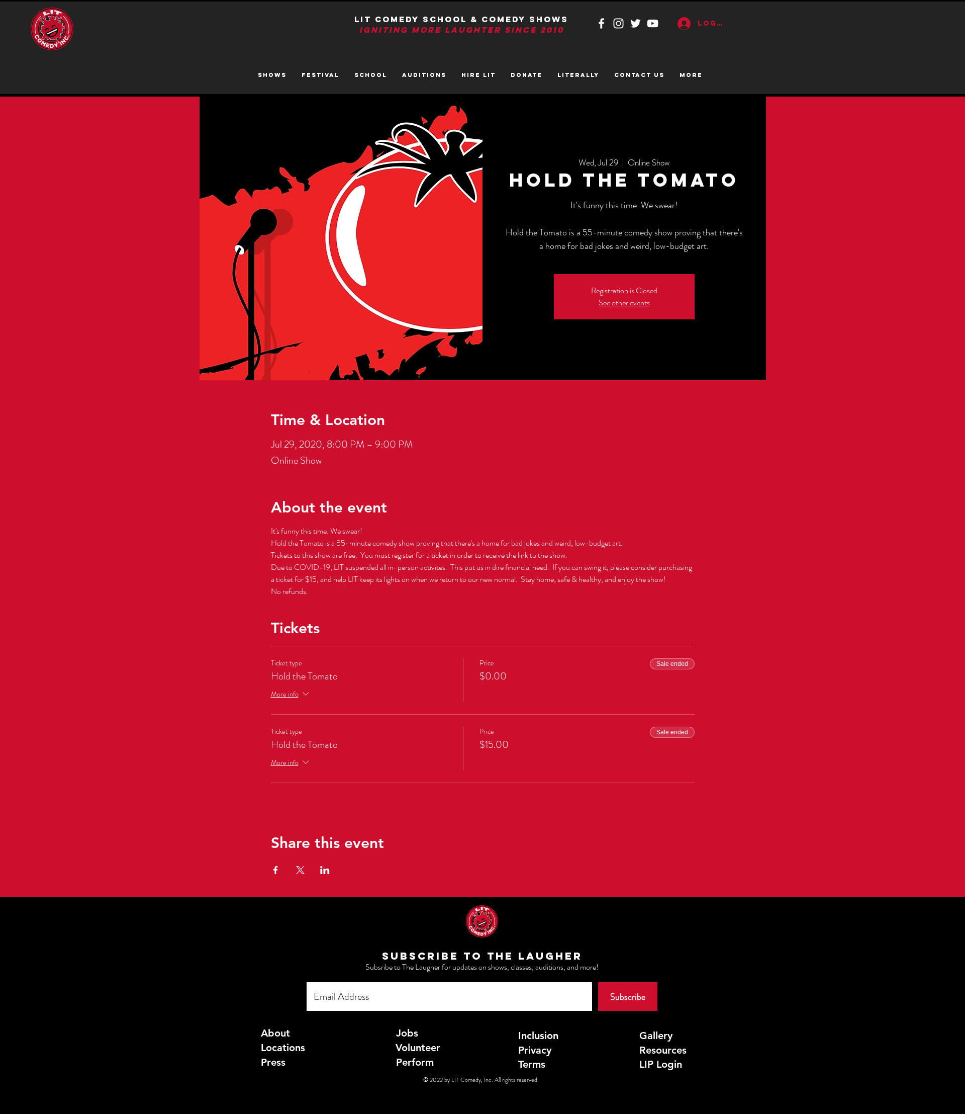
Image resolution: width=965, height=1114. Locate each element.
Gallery (655, 1036)
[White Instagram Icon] (618, 23)
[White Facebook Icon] (601, 23)
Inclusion (538, 1036)
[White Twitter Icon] (635, 23)
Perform (415, 1062)
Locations (283, 1048)
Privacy (534, 1050)
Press (273, 1062)
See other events (624, 302)
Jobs (407, 1033)
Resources (663, 1050)
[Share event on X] (300, 870)
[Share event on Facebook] (275, 870)
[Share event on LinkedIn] (325, 870)
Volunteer (418, 1048)
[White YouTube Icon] (652, 23)
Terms (531, 1064)
